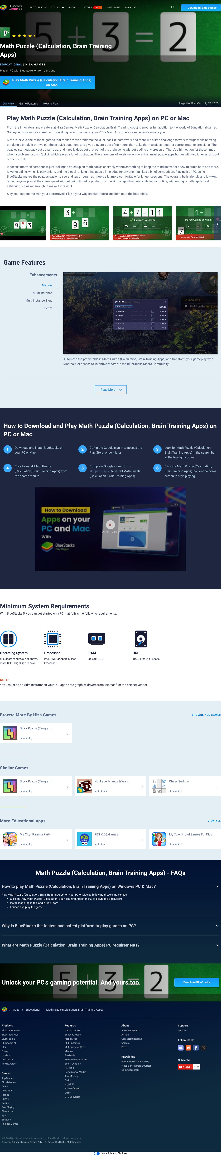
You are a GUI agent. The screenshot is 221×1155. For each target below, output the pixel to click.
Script (68, 1080)
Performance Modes (75, 1072)
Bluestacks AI (9, 1043)
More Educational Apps (23, 821)
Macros (69, 1051)
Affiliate (113, 7)
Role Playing (8, 1107)
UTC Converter (72, 1096)
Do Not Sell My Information (68, 1142)
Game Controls (72, 1030)
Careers (125, 1043)
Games (55, 7)
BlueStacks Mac (10, 1034)
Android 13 (7, 1059)
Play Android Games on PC (135, 1061)
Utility (68, 1092)
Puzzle (5, 1098)
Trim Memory (71, 1076)
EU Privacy (50, 1142)
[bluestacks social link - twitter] (203, 1048)
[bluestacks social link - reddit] (188, 1048)
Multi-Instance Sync (75, 1047)
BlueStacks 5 (8, 1038)
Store (92, 7)
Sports (5, 1115)
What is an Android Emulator (136, 1065)
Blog (71, 7)
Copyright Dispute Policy (31, 1142)
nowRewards (9, 1063)
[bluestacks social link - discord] (181, 1048)
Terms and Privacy (10, 1142)
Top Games (7, 1078)
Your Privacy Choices (114, 1153)
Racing (5, 1103)
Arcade (5, 1094)
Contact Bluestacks (131, 1038)
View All (214, 821)
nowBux (6, 1055)
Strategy (6, 1119)
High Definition (72, 1088)
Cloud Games (9, 1082)
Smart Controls (72, 1063)
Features (36, 7)
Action (5, 1086)
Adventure (7, 1090)
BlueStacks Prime (11, 1030)
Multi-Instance (72, 1043)
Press (124, 1047)
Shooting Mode (72, 1034)
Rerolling (69, 1067)
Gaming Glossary (130, 1069)
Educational (11, 64)
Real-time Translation (76, 1059)
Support (130, 7)
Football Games (10, 1123)
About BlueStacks (130, 1030)
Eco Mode (70, 1055)
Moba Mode (71, 1038)
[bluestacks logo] (11, 7)
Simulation (7, 1111)
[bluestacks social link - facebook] (196, 1048)
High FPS (69, 1084)
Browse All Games (206, 715)
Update (182, 1030)
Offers (5, 1051)
